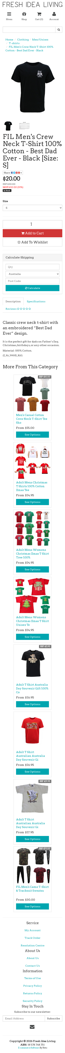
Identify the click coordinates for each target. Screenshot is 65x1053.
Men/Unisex (40, 39)
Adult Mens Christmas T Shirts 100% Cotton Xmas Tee (31, 486)
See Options (32, 434)
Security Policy (32, 1001)
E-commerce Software (28, 1047)
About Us (33, 958)
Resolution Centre (32, 945)
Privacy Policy (32, 985)
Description (13, 301)
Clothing (23, 39)
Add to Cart (34, 233)
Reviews (11, 308)
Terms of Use (32, 978)
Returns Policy (32, 993)
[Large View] (8, 126)
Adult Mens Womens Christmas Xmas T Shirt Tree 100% (32, 553)
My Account (33, 930)
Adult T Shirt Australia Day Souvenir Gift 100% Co (32, 688)
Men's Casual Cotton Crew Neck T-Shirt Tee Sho (31, 418)
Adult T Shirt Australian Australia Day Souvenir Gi (30, 755)
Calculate (33, 288)
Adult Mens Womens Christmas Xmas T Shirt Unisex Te (32, 621)
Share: (7, 172)
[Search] (58, 30)
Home (9, 39)
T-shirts (14, 43)
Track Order (32, 937)
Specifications (36, 301)
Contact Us (32, 965)
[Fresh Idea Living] (32, 3)
